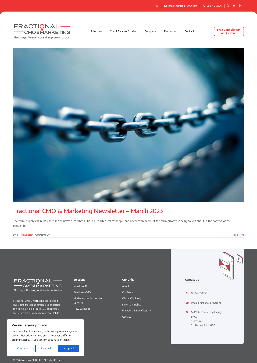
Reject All (46, 348)
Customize (22, 348)
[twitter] (228, 6)
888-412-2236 (199, 293)
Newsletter (27, 234)
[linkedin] (240, 6)
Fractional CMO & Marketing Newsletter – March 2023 (88, 210)
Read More (238, 234)
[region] (45, 337)
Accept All (68, 348)
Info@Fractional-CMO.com (206, 302)
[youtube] (234, 6)
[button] (157, 6)
